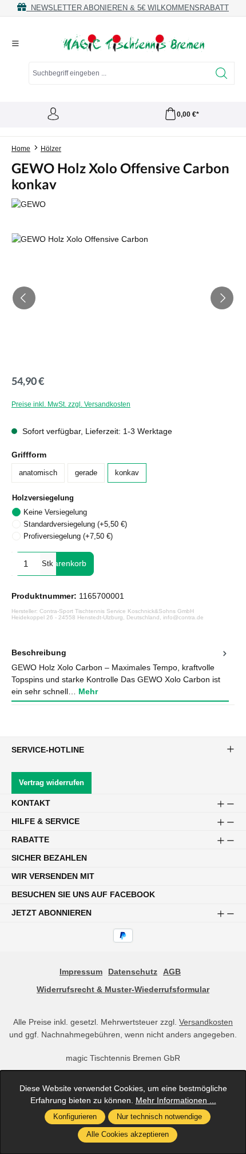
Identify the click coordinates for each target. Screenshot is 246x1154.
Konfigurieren (75, 1116)
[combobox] (119, 73)
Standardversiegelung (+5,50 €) (75, 524)
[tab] (120, 673)
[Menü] (15, 43)
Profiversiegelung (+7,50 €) (68, 536)
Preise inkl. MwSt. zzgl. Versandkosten (70, 404)
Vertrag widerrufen (51, 782)
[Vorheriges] (24, 297)
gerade (86, 472)
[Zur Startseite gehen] (132, 43)
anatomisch (38, 472)
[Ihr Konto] (53, 115)
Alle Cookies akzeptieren (127, 1134)
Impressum (80, 971)
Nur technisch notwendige (159, 1116)
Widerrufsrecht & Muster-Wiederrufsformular (123, 989)
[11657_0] (123, 297)
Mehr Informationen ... (176, 1100)
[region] (123, 297)
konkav (127, 472)
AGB (172, 971)
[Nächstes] (222, 297)
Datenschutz (132, 971)
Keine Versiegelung (55, 512)
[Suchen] (222, 73)
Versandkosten (206, 1021)
